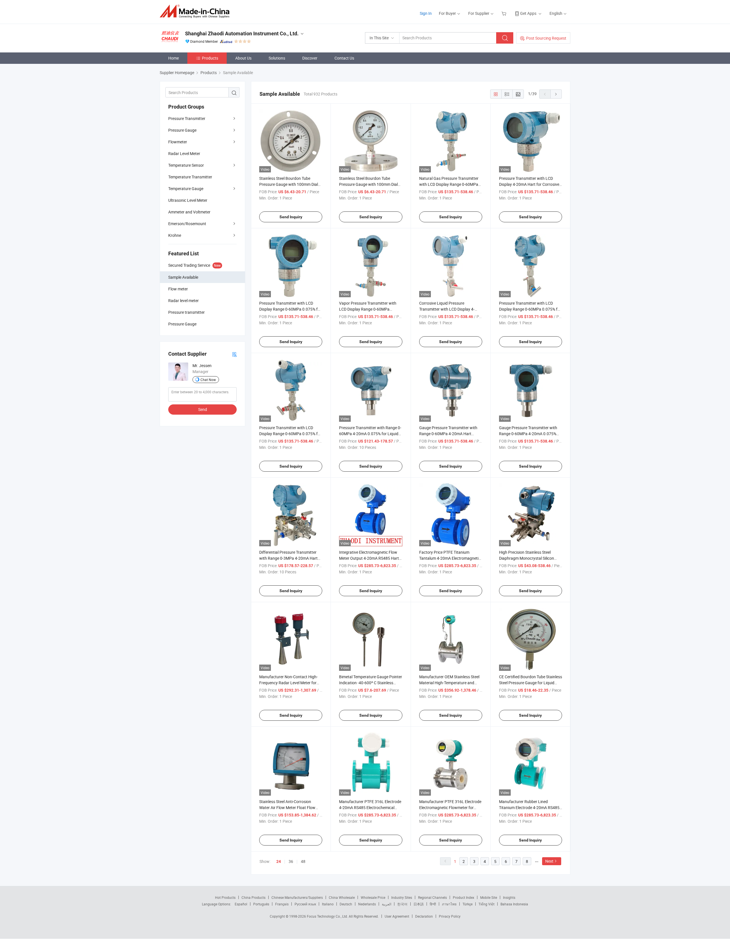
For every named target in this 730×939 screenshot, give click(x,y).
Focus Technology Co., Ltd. (328, 916)
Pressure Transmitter (186, 118)
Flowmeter (177, 141)
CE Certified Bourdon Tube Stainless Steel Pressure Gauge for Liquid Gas (530, 682)
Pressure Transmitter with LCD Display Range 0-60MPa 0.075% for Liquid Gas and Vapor (290, 309)
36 (291, 861)
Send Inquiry (290, 217)
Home (173, 58)
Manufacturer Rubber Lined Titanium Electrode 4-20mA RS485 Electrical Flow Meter (529, 807)
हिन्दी (433, 904)
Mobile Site (488, 897)
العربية (386, 904)
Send (202, 409)
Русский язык (305, 904)
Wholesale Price (373, 897)
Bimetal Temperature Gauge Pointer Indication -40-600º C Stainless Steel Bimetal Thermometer (370, 682)
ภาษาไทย (449, 904)
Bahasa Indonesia (514, 904)
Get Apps (528, 13)
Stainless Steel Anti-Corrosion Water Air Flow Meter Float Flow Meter (287, 807)
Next (549, 861)
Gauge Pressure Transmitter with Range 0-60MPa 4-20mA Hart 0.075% (448, 433)
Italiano (328, 904)
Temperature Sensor (186, 165)
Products (210, 58)
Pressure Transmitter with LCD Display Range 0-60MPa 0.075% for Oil (530, 309)
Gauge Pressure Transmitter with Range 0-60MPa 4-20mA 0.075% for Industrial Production (528, 433)
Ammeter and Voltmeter (189, 212)
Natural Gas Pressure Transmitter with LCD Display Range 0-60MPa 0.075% (448, 184)
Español (241, 904)
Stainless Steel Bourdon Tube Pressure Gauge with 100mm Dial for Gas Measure (288, 184)
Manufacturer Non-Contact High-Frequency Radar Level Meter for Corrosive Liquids (288, 682)
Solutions (277, 58)
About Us (243, 58)
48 (303, 861)
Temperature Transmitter (190, 177)
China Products (253, 897)
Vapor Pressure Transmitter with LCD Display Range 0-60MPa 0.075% (367, 309)
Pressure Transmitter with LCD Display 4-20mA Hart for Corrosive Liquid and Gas (529, 184)
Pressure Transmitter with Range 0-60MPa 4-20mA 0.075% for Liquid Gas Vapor (370, 433)
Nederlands (367, 904)
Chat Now (208, 379)
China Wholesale (342, 897)
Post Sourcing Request (546, 38)
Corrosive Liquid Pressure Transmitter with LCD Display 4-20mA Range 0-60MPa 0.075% (446, 309)
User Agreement (397, 916)
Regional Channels (432, 897)
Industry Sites (401, 897)
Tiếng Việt (486, 904)
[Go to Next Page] (556, 94)
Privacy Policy (450, 916)
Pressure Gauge (182, 130)
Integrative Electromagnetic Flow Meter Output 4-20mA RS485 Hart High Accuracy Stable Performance (370, 558)
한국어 (402, 904)
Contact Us (344, 58)
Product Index (463, 897)
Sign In (426, 13)
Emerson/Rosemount (187, 223)
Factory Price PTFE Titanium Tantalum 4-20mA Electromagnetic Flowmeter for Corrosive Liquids (449, 558)
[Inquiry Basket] (505, 13)
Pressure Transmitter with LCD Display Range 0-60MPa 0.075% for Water (290, 433)
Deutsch (346, 904)
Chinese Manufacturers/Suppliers (297, 897)
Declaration (424, 916)
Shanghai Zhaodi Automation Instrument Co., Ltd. (242, 33)
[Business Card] (234, 354)
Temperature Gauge (185, 188)
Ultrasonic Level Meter (187, 200)
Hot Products (225, 897)
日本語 (418, 904)
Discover (309, 58)
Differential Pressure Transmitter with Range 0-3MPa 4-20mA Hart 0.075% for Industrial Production (288, 558)
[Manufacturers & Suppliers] (196, 11)
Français (282, 904)
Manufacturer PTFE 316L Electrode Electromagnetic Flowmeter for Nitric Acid (450, 807)
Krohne (174, 235)
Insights (509, 897)
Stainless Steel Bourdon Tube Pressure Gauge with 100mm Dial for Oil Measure (368, 184)
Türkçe (468, 904)
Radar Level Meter (184, 153)
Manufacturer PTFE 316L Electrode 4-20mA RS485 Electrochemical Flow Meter (370, 807)
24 (278, 861)
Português (261, 904)
